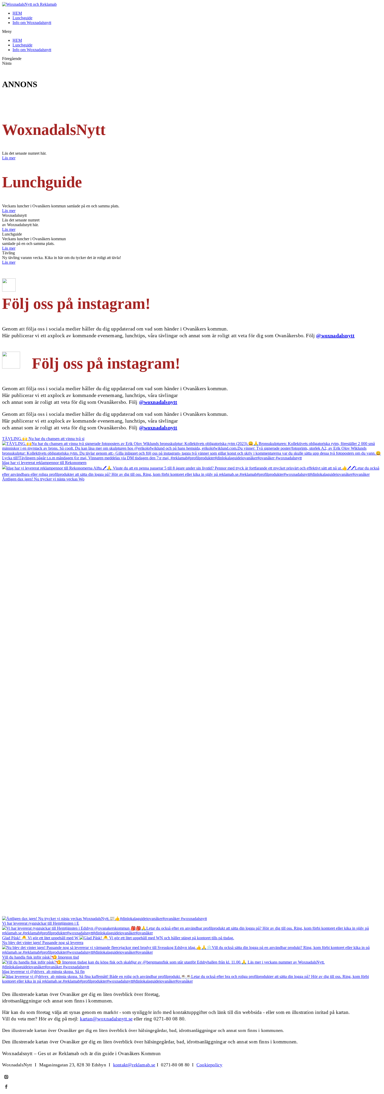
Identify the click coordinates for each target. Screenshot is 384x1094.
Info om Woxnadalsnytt (32, 22)
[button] (192, 31)
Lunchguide (22, 18)
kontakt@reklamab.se (134, 1064)
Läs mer (8, 158)
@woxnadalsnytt (335, 335)
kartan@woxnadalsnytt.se (106, 1018)
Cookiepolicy (209, 1064)
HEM (17, 13)
